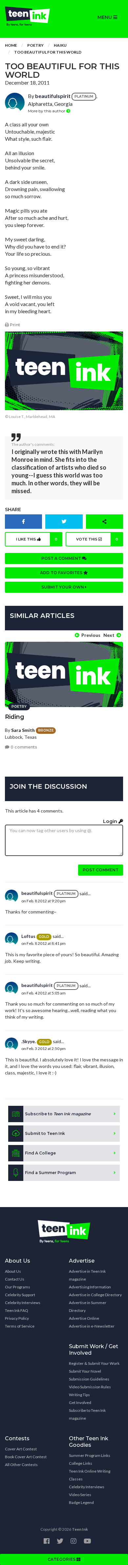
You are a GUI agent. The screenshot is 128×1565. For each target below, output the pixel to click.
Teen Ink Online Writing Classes (89, 1475)
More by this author (47, 110)
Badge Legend (81, 1502)
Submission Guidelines (89, 1379)
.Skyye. (28, 1041)
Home (11, 45)
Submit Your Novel (85, 1371)
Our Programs (17, 1286)
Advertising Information (90, 1286)
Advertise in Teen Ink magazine (87, 1275)
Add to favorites (61, 572)
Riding (14, 716)
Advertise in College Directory (95, 1294)
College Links (80, 1463)
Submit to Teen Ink (45, 1133)
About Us (13, 1271)
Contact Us (14, 1279)
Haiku (60, 45)
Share (13, 509)
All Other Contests (21, 1464)
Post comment (100, 869)
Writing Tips (79, 1394)
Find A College (40, 1153)
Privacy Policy (17, 1318)
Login (110, 821)
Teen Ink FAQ (16, 1310)
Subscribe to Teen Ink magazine (87, 1414)
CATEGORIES (62, 1559)
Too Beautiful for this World (47, 52)
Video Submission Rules (90, 1386)
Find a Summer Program (50, 1172)
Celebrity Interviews (22, 1302)
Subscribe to (58, 1113)
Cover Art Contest (21, 1448)
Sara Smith (23, 730)
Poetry (35, 45)
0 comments (23, 747)
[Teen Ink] (32, 16)
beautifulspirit (53, 96)
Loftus (28, 936)
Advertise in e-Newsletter (92, 1326)
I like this (37, 539)
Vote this (97, 539)
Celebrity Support (20, 1294)
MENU (105, 17)
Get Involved (80, 1402)
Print (14, 324)
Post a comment (61, 558)
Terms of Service (19, 1326)
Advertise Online (84, 1318)
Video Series (80, 1494)
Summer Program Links (89, 1455)
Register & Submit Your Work (94, 1363)
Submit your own (63, 587)
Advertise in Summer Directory (87, 1306)
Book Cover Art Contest (26, 1456)
